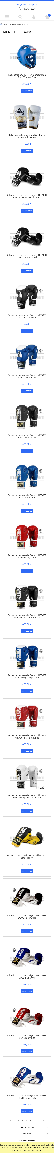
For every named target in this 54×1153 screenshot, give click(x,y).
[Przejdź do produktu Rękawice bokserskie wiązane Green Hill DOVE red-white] (27, 1017)
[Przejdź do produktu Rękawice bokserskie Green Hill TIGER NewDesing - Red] (27, 537)
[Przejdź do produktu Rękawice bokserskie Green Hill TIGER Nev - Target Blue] (27, 357)
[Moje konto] (33, 17)
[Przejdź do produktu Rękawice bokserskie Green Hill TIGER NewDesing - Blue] (27, 477)
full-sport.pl (27, 8)
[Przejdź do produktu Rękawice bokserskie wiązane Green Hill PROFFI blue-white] (27, 1077)
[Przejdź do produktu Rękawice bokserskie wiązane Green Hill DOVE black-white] (27, 897)
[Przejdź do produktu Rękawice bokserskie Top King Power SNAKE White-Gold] (27, 117)
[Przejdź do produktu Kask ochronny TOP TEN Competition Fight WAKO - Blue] (27, 57)
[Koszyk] (47, 16)
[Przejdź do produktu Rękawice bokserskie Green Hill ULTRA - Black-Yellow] (27, 837)
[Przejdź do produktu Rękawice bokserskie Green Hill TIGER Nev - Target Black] (27, 297)
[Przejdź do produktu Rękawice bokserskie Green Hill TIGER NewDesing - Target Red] (27, 717)
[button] (7, 17)
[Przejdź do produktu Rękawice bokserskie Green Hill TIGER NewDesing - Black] (27, 417)
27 (39, 1120)
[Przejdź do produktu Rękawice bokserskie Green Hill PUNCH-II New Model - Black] (27, 237)
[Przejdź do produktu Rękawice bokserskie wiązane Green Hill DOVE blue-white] (27, 957)
